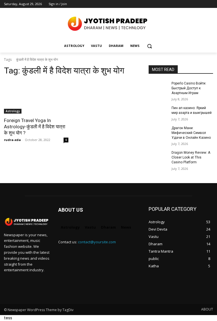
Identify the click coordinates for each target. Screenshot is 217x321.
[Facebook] (178, 4)
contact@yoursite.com (97, 241)
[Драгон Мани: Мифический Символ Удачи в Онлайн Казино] (158, 132)
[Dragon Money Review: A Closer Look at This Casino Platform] (158, 157)
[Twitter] (194, 4)
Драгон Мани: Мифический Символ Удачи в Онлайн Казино (191, 133)
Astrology (13, 111)
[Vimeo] (202, 4)
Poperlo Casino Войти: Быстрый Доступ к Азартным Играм (189, 88)
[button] (149, 46)
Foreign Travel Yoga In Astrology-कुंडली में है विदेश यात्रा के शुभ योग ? (34, 127)
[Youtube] (210, 4)
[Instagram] (186, 4)
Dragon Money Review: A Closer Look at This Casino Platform (191, 157)
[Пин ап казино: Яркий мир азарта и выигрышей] (158, 112)
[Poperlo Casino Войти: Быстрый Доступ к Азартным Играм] (158, 88)
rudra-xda (12, 140)
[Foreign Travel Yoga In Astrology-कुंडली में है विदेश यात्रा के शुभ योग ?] (36, 97)
